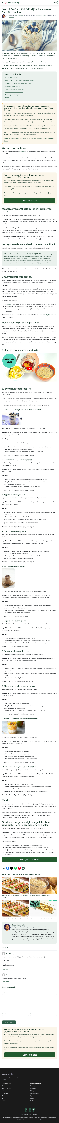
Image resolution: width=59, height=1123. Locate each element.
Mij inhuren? (5, 1096)
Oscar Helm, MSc (19, 15)
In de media (5, 1091)
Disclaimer (33, 1088)
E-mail (32, 1014)
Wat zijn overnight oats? (11, 77)
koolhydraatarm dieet (50, 315)
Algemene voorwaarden (36, 1096)
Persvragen (5, 1093)
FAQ (3, 1098)
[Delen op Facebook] (7, 868)
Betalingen (33, 1086)
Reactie (4, 993)
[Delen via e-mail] (23, 868)
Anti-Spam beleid (34, 1093)
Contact (32, 1101)
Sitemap (4, 1101)
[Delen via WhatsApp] (15, 868)
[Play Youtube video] (29, 368)
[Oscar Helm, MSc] (4, 16)
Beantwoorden (5, 969)
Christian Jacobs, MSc (40, 15)
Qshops (32, 1098)
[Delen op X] (11, 868)
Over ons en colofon (7, 1088)
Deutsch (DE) (36, 1114)
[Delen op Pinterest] (19, 868)
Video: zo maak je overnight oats (14, 92)
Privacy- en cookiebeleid (36, 1091)
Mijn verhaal (5, 1086)
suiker (10, 304)
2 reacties (11, 17)
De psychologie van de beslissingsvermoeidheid (18, 83)
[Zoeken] (50, 2)
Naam (4, 1014)
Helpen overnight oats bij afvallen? (14, 89)
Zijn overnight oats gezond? (12, 86)
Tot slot (7, 98)
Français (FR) (27, 1114)
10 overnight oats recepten (12, 95)
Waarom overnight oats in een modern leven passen (19, 80)
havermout (22, 152)
